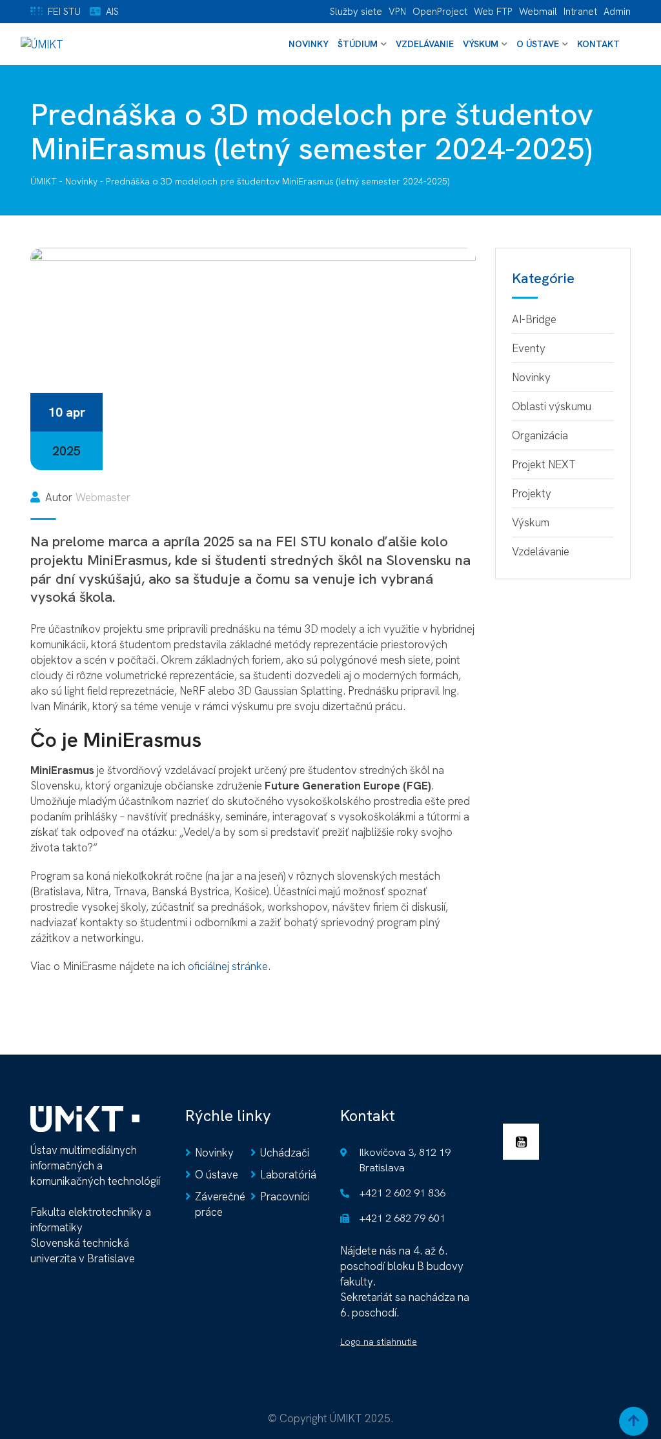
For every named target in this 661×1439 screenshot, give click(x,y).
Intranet (580, 11)
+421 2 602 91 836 (402, 1193)
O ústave (537, 44)
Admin (617, 11)
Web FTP (493, 11)
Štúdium (358, 44)
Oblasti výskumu (551, 406)
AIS (112, 11)
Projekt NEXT (544, 464)
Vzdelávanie (425, 44)
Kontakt (598, 44)
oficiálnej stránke (228, 966)
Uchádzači (284, 1153)
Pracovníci (285, 1196)
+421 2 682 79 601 (402, 1218)
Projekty (531, 493)
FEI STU (64, 11)
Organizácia (540, 435)
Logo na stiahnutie (378, 1341)
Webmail (538, 11)
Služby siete (356, 11)
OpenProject (439, 11)
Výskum (480, 44)
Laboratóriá (288, 1174)
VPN (397, 11)
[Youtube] (524, 1143)
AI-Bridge (534, 319)
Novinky (309, 44)
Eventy (528, 348)
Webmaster (103, 497)
